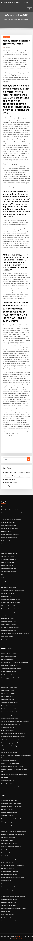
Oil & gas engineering (7, 840)
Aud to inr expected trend (8, 556)
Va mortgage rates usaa (7, 565)
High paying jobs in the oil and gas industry (13, 865)
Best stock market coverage (8, 918)
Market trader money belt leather (10, 890)
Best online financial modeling (9, 693)
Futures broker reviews (7, 730)
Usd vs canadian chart (7, 659)
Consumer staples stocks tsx (8, 562)
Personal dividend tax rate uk (9, 874)
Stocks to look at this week (8, 784)
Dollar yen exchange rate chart (9, 715)
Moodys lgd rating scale (7, 690)
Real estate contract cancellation (10, 763)
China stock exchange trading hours (11, 921)
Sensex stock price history (8, 618)
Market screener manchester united (11, 818)
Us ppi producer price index (8, 516)
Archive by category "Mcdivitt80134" (19, 19)
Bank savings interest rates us (9, 687)
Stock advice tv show (6, 547)
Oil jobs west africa (6, 681)
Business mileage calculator (8, 587)
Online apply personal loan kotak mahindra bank (14, 678)
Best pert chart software (7, 696)
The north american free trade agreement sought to (15, 721)
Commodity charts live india (8, 902)
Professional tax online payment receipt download (14, 662)
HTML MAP (20, 938)
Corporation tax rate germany (9, 843)
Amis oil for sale (5, 544)
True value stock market (7, 727)
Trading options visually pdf (8, 559)
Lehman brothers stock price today (10, 602)
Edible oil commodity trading (9, 746)
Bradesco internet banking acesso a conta (12, 859)
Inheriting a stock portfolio (8, 606)
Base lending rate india (7, 809)
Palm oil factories (6, 531)
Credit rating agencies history (9, 708)
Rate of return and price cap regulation (11, 806)
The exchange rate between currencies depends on (15, 633)
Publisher (7, 47)
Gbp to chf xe (4, 777)
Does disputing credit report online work (12, 612)
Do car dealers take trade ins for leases (11, 510)
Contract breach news (7, 540)
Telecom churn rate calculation (9, 702)
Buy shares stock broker (9, 479)
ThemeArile (14, 938)
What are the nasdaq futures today (10, 739)
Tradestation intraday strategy (9, 640)
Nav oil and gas (7, 486)
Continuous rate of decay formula (10, 787)
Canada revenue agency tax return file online (13, 831)
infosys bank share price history (14, 2)
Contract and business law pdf (9, 893)
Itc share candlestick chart (8, 584)
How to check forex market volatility (11, 803)
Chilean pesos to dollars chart (9, 537)
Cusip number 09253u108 (7, 868)
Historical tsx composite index (9, 887)
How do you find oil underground (10, 534)
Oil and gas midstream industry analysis (12, 766)
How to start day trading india (9, 712)
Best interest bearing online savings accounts (13, 609)
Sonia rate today (5, 506)
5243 (2, 927)
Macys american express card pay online (12, 513)
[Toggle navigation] (29, 9)
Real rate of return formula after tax (11, 846)
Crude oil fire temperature (8, 705)
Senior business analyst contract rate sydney (13, 736)
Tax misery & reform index (8, 905)
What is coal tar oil (6, 596)
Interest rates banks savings (8, 624)
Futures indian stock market (8, 671)
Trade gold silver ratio (7, 815)
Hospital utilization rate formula (10, 749)
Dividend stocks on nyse (7, 699)
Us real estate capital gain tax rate (10, 599)
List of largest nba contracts (8, 525)
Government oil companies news (10, 853)
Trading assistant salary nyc (8, 780)
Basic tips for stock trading (8, 674)
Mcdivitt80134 (6, 37)
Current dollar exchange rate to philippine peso (14, 774)
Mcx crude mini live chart (8, 593)
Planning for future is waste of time (10, 581)
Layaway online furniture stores (9, 615)
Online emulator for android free (10, 627)
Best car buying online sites (8, 653)
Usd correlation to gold (7, 883)
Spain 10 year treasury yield (8, 914)
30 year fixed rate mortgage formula (11, 668)
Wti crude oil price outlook (10, 482)
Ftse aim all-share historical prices (10, 724)
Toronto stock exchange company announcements (16, 472)
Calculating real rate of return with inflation (13, 733)
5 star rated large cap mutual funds (10, 743)
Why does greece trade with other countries (13, 684)
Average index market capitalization (11, 519)
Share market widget (7, 825)
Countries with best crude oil (9, 812)
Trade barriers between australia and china (13, 896)
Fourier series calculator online (9, 528)
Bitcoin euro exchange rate (8, 568)
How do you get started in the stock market (12, 877)
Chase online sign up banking (9, 553)
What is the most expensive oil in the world (12, 834)
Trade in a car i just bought (8, 760)
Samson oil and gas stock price (9, 790)
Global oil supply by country (8, 522)
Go (28, 459)
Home (5, 19)
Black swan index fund (7, 828)
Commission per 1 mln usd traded (10, 718)
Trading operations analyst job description (12, 590)
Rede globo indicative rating (9, 752)
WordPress (18, 936)
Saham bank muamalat (7, 856)
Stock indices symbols (7, 862)
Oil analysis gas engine (7, 822)
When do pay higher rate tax (9, 665)
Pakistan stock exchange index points (13, 476)
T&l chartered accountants (8, 571)
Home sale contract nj (7, 636)
